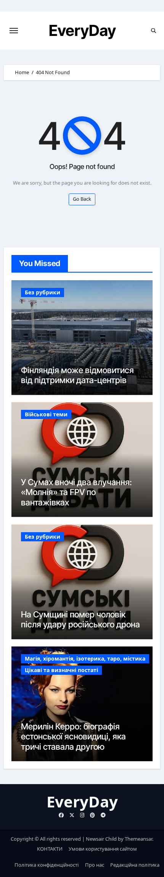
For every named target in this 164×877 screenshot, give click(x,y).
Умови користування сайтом (103, 848)
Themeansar (138, 838)
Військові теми (46, 414)
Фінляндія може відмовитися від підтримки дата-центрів (77, 375)
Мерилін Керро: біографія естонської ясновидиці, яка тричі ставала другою (73, 736)
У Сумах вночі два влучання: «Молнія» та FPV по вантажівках (76, 492)
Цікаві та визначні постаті (61, 670)
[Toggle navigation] (14, 30)
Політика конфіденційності (46, 864)
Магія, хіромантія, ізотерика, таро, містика (85, 658)
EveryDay (82, 30)
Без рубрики (42, 292)
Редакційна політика (134, 864)
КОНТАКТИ (50, 848)
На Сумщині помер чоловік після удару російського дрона (80, 619)
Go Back (82, 198)
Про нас (94, 864)
